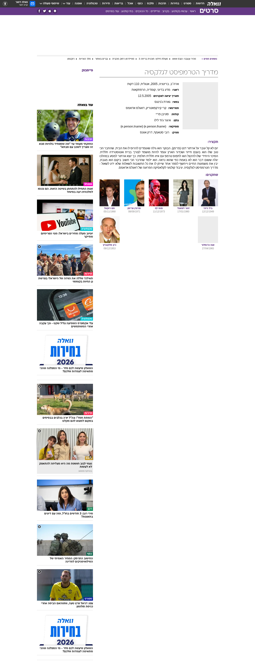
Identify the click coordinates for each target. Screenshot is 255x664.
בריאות (118, 3)
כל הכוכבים (142, 11)
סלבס (150, 3)
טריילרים (155, 11)
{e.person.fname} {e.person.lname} (144, 126)
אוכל (130, 3)
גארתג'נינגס (162, 101)
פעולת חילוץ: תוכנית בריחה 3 (153, 59)
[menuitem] (197, 4)
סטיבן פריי (163, 114)
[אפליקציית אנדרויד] (55, 11)
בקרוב (165, 11)
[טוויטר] (44, 11)
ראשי (193, 11)
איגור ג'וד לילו (163, 120)
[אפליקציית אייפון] (49, 11)
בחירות (175, 3)
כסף (140, 3)
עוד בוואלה (85, 105)
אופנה (78, 3)
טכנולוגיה (92, 3)
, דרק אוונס (147, 132)
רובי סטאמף (162, 132)
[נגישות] (5, 3)
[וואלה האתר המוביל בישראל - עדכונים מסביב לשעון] (214, 4)
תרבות (162, 3)
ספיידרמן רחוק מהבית (123, 59)
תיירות (106, 3)
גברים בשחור (101, 59)
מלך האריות (85, 59)
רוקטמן (70, 59)
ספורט (187, 3)
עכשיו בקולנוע (179, 11)
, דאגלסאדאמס (136, 108)
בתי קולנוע (127, 11)
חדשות (200, 3)
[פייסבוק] (39, 11)
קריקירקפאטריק (156, 108)
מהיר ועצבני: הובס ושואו (184, 59)
